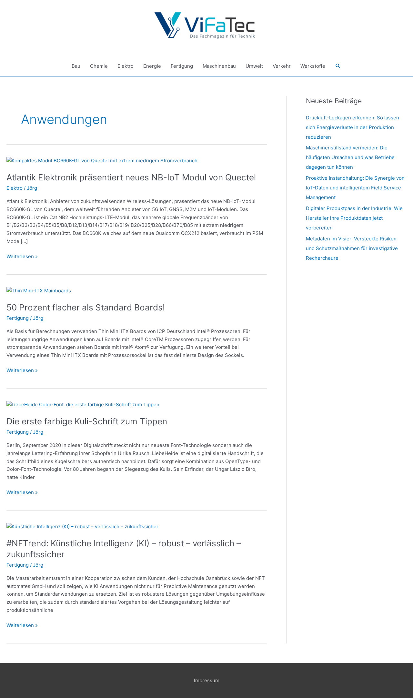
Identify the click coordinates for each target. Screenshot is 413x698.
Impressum (206, 680)
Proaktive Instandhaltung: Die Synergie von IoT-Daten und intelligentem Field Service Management (355, 187)
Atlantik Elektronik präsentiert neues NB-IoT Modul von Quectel (131, 177)
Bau (76, 66)
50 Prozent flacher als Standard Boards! (85, 307)
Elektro (125, 66)
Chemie (99, 66)
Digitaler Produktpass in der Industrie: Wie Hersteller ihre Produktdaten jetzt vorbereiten (354, 218)
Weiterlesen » (22, 256)
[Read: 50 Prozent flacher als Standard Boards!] (38, 290)
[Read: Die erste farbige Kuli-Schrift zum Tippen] (82, 404)
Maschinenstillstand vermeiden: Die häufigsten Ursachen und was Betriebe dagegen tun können (350, 157)
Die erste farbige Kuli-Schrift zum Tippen (86, 421)
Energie (152, 66)
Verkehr (282, 66)
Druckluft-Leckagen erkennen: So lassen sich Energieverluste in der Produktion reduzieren (352, 127)
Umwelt (254, 66)
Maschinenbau (219, 66)
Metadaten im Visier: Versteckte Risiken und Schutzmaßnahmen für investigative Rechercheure (352, 248)
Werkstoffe (312, 66)
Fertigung (182, 66)
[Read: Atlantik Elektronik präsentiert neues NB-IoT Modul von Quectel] (101, 160)
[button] (338, 66)
